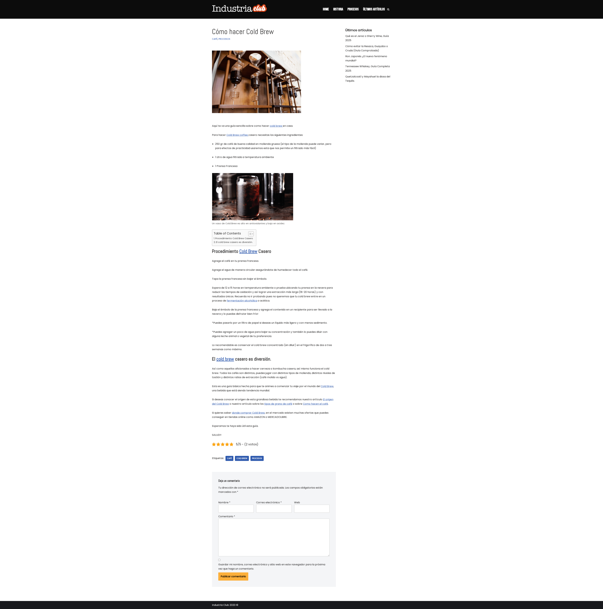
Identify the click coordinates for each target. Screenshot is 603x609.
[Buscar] (388, 9)
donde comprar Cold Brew (248, 413)
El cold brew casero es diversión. (234, 242)
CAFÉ (214, 39)
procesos (257, 458)
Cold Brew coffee (237, 135)
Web (297, 502)
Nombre (224, 502)
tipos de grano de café (278, 404)
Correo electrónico (269, 502)
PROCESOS (353, 9)
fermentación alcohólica (242, 300)
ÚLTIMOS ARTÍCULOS (374, 9)
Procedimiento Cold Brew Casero (234, 238)
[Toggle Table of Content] (249, 234)
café (229, 458)
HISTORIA (338, 9)
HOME (326, 9)
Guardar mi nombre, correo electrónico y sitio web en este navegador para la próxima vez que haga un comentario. (271, 567)
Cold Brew (248, 251)
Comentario (226, 516)
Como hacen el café (315, 404)
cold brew (276, 126)
